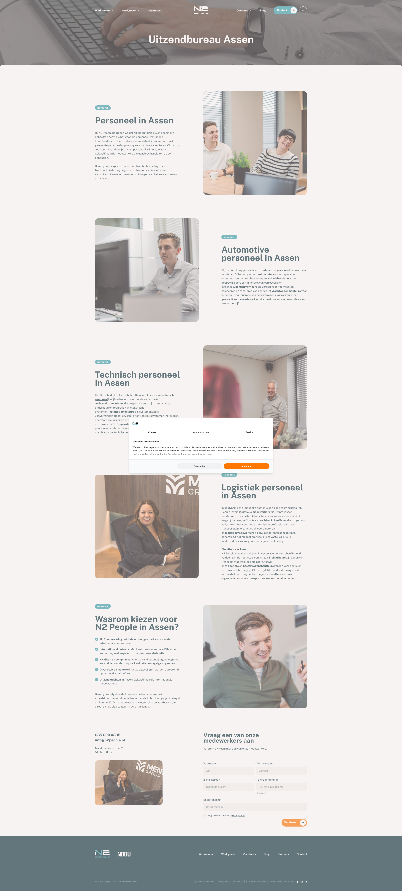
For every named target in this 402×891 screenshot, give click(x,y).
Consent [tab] (152, 432)
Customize (199, 466)
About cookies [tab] (201, 432)
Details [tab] (249, 432)
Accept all (246, 466)
